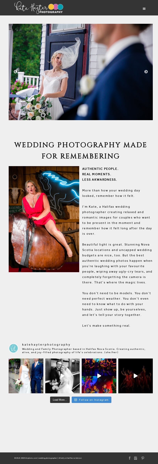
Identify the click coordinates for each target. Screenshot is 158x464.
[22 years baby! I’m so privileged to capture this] (99, 376)
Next (146, 72)
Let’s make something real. (106, 325)
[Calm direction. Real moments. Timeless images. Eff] (62, 376)
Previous (15, 72)
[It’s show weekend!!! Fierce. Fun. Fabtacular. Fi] (135, 376)
